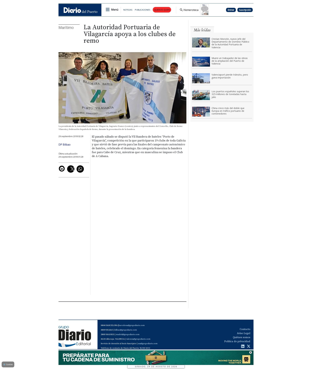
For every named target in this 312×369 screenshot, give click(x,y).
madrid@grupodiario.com (127, 334)
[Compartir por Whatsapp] (80, 169)
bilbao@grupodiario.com (126, 330)
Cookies (8, 364)
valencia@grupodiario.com (138, 339)
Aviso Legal (243, 333)
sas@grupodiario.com (147, 343)
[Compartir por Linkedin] (61, 168)
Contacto (245, 329)
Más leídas (202, 30)
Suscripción (245, 9)
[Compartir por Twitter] (70, 169)
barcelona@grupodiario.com (132, 325)
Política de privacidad (237, 341)
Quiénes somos (241, 337)
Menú (114, 9)
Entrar (231, 9)
